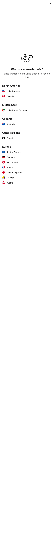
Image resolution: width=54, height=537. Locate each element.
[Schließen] (51, 2)
